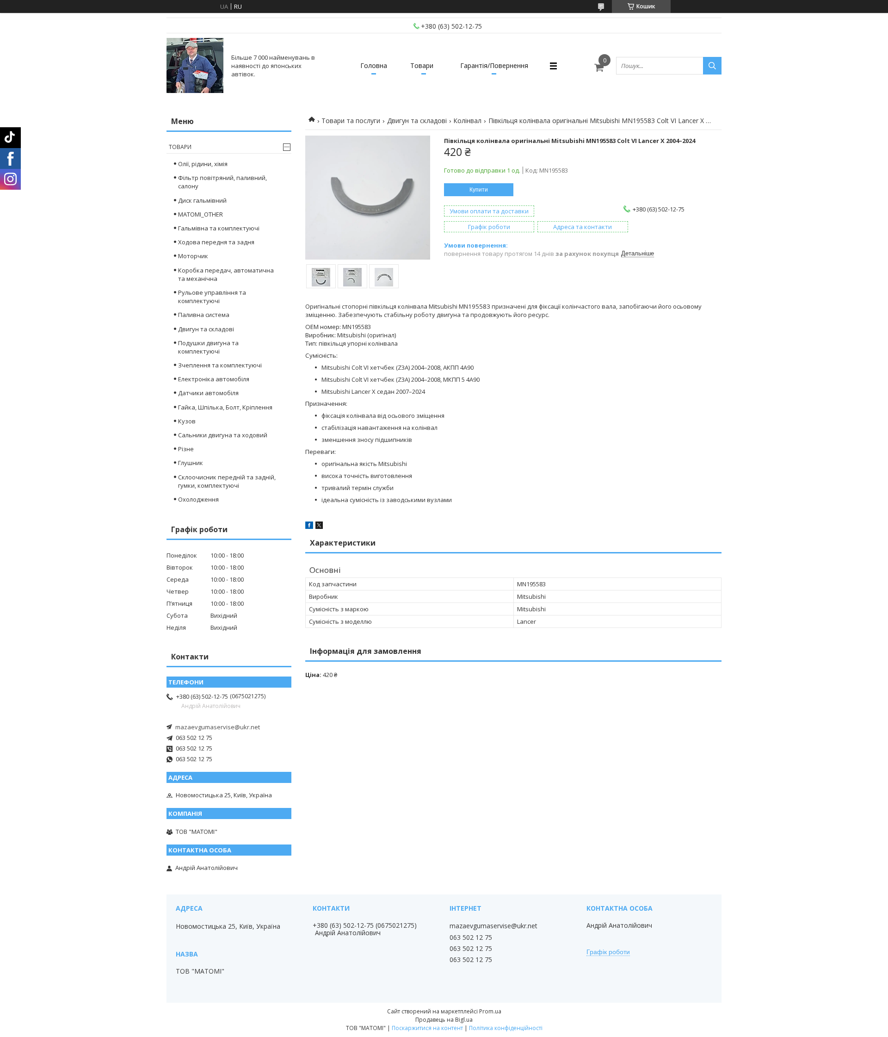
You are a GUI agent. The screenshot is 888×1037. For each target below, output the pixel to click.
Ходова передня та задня (216, 242)
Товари (421, 65)
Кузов (187, 421)
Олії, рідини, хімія (203, 164)
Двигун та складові (417, 120)
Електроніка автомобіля (213, 379)
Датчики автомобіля (208, 393)
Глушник (190, 463)
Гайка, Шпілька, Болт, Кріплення (225, 407)
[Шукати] (712, 66)
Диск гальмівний (202, 200)
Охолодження (198, 499)
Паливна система (203, 314)
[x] (319, 526)
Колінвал (467, 120)
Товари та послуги (350, 120)
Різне (186, 449)
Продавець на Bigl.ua (444, 1020)
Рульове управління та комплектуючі (212, 296)
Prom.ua (490, 1011)
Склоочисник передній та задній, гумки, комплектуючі (227, 481)
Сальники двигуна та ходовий (222, 435)
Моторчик (193, 256)
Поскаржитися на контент (427, 1028)
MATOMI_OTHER (200, 214)
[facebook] (309, 526)
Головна (373, 65)
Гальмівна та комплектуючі (218, 228)
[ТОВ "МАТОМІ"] (194, 65)
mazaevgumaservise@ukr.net (217, 727)
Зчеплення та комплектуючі (220, 365)
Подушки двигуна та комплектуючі (208, 347)
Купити (478, 189)
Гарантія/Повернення (494, 65)
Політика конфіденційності (506, 1028)
